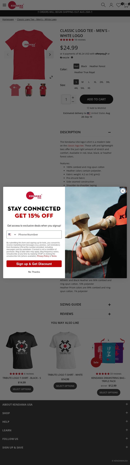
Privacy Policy (43, 256)
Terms (54, 256)
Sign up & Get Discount (34, 263)
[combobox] (12, 234)
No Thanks (34, 272)
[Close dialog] (123, 191)
